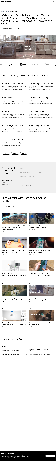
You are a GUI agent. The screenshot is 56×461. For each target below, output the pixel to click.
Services (7, 11)
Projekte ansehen (6, 206)
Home (2, 11)
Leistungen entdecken (7, 28)
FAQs (23, 153)
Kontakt (19, 28)
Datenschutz (32, 185)
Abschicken (51, 186)
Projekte (5, 153)
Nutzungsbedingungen (23, 186)
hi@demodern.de (6, 184)
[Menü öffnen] (53, 2)
